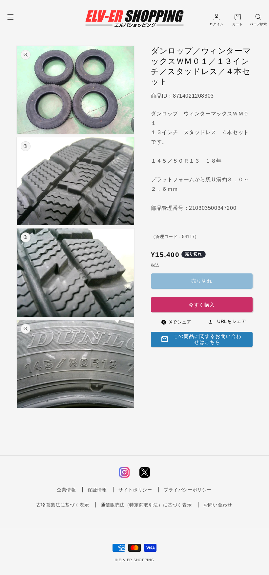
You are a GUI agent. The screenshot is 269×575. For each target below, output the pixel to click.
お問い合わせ (217, 504)
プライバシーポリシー (188, 489)
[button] (10, 17)
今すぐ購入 (202, 304)
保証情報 (97, 489)
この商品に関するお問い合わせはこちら (201, 339)
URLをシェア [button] (231, 321)
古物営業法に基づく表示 (62, 504)
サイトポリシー (135, 489)
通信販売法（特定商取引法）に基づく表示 (146, 504)
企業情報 (66, 489)
